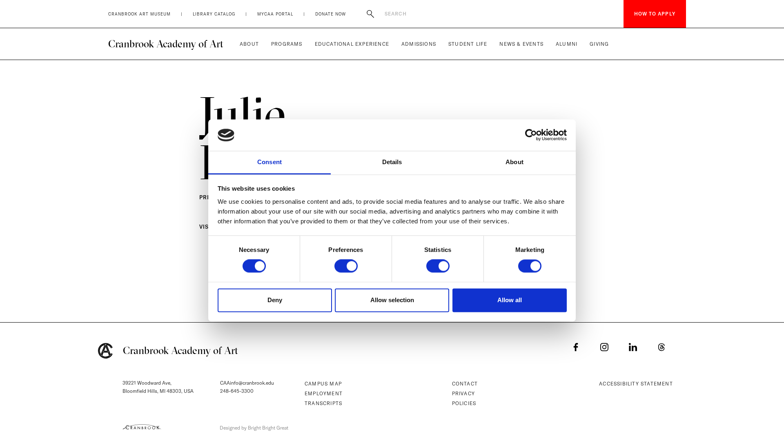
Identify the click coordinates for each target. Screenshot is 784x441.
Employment (324, 393)
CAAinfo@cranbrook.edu (247, 383)
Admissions (418, 44)
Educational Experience (352, 44)
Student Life (467, 44)
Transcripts (323, 403)
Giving (599, 44)
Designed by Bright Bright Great (254, 428)
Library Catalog (214, 14)
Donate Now (330, 14)
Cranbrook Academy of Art (165, 43)
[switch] (346, 266)
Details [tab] (392, 161)
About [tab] (514, 161)
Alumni (566, 44)
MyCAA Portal (275, 14)
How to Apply (654, 14)
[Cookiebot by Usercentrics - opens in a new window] (531, 135)
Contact (465, 384)
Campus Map (323, 384)
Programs (287, 44)
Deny (274, 299)
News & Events (521, 44)
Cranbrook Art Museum (139, 14)
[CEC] (141, 427)
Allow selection (392, 299)
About (249, 44)
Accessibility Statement (636, 384)
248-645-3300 (237, 391)
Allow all (509, 299)
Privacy (463, 393)
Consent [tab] (269, 161)
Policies (464, 403)
